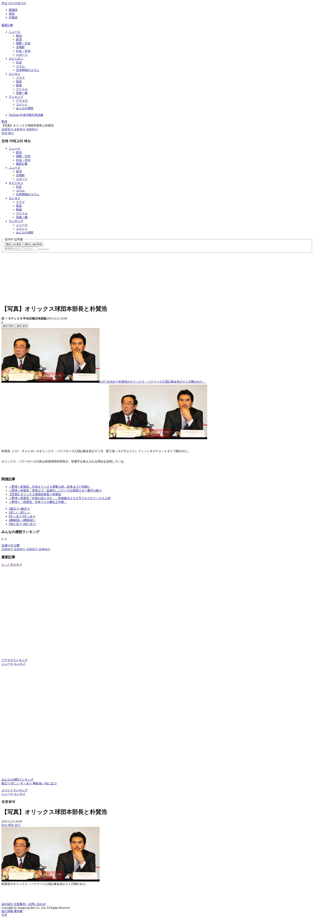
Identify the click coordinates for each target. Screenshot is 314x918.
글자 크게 (22, 326)
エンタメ (14, 73)
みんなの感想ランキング (17, 779)
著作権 (18, 911)
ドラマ (20, 77)
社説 (19, 62)
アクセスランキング (14, 660)
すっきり (26, 783)
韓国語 (13, 9)
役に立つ (51, 783)
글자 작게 (8, 326)
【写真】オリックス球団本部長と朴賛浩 (35, 494)
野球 (4, 121)
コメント (22, 104)
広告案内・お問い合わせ (30, 904)
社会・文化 (23, 51)
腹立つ (5, 783)
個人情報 (7, 911)
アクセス (22, 100)
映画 (19, 85)
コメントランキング (14, 790)
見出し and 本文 (33, 244)
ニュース (14, 31)
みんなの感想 (24, 108)
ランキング (16, 96)
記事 (10, 545)
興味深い (38, 783)
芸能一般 (22, 92)
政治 (19, 35)
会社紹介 (7, 904)
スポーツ (22, 54)
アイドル (22, 89)
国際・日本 (23, 43)
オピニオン (16, 58)
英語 (12, 13)
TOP (4, 914)
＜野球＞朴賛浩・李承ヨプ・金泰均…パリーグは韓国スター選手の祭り (55, 490)
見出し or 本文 (13, 244)
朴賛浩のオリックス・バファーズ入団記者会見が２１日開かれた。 (162, 381)
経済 (19, 39)
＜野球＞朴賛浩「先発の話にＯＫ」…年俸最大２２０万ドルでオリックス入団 (59, 498)
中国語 (13, 17)
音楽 (19, 81)
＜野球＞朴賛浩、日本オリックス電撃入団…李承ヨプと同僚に (49, 486)
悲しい (15, 783)
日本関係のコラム (27, 70)
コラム (20, 66)
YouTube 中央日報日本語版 (26, 114)
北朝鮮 (20, 47)
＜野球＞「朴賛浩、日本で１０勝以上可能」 (38, 502)
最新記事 (7, 25)
